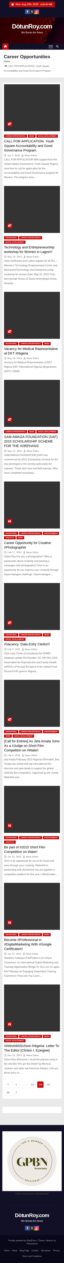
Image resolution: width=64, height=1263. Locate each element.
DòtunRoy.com (32, 26)
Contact (35, 1250)
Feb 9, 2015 (14, 649)
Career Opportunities (15, 136)
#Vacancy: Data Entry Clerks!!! (27, 644)
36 (8, 1092)
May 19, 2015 (15, 256)
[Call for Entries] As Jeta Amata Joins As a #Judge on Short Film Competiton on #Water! (32, 745)
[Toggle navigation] (51, 46)
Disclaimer (45, 1250)
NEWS (31, 136)
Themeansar (31, 1243)
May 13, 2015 (15, 451)
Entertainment (50, 533)
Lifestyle (10, 538)
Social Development (47, 136)
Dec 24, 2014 (14, 1055)
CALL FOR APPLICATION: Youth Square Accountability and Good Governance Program (29, 145)
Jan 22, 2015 (14, 856)
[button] (58, 46)
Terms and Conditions (32, 1256)
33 (32, 1084)
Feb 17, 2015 (14, 552)
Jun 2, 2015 (14, 155)
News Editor (30, 155)
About (14, 1250)
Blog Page (24, 1250)
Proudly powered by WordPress (22, 1240)
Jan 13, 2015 (14, 954)
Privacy (56, 1250)
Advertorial (11, 238)
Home (7, 61)
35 (48, 1084)
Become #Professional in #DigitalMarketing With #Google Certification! (28, 944)
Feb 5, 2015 (14, 755)
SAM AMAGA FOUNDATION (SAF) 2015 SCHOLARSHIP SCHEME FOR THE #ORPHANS (30, 441)
